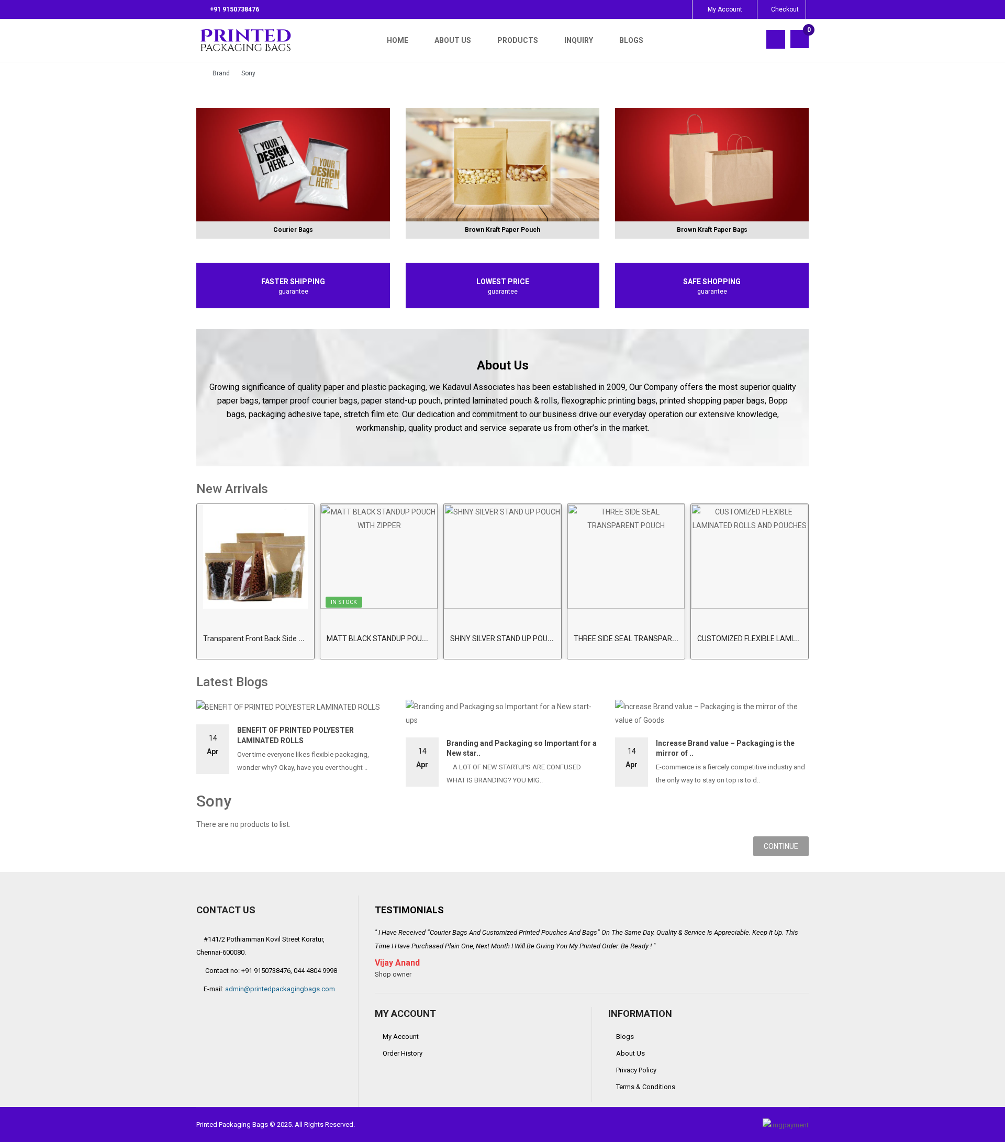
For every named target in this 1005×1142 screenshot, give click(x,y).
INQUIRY (578, 40)
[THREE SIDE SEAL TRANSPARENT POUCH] (626, 556)
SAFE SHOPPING (712, 281)
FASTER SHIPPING (293, 281)
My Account (401, 1036)
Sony (248, 73)
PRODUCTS (517, 40)
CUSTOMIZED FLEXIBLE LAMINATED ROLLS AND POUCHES (793, 638)
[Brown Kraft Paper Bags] (712, 164)
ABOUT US (452, 40)
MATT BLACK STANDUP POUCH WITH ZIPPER (401, 638)
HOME (397, 40)
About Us (630, 1053)
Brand (221, 73)
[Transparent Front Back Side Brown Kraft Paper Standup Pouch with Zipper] (255, 556)
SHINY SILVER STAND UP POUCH (503, 638)
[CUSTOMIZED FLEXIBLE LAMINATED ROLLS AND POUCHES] (749, 556)
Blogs (625, 1036)
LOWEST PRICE (502, 281)
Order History (402, 1053)
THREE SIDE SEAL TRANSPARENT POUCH (642, 638)
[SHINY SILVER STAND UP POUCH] (502, 556)
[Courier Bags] (293, 164)
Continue (781, 846)
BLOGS (631, 40)
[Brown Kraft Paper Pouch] (502, 164)
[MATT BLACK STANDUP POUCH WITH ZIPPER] (379, 556)
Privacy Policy (636, 1070)
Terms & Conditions (645, 1087)
